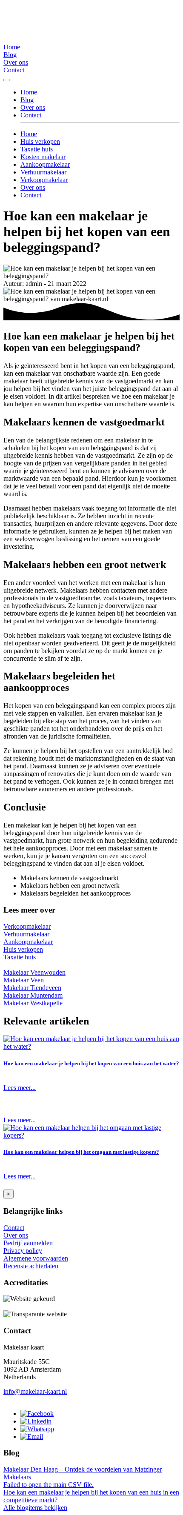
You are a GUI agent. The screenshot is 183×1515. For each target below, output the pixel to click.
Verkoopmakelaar (44, 179)
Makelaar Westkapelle (33, 1003)
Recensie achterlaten (30, 1266)
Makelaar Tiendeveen (32, 987)
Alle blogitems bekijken (35, 1507)
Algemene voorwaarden (35, 1258)
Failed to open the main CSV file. (48, 1484)
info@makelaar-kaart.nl (35, 1391)
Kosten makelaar (43, 156)
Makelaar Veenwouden (34, 972)
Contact (13, 70)
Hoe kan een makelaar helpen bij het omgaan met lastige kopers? (81, 1152)
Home (11, 47)
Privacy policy (22, 1250)
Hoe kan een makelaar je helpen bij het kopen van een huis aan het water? (91, 1063)
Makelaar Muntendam (33, 995)
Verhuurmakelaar (43, 172)
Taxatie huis (36, 149)
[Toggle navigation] (6, 80)
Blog (10, 54)
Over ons (15, 62)
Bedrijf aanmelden (28, 1243)
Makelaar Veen (23, 980)
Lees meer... (19, 1087)
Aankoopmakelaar (45, 164)
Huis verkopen (40, 141)
